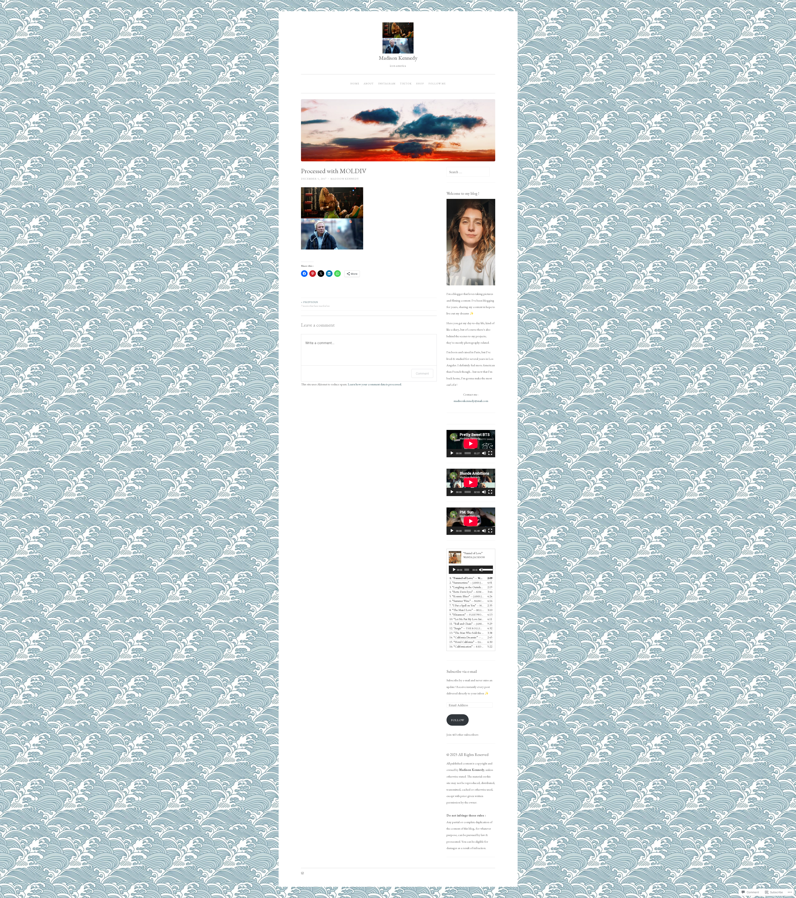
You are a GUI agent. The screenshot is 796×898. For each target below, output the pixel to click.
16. (466, 646)
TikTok (406, 83)
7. (466, 605)
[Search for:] (468, 172)
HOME (354, 83)
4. (466, 592)
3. (466, 587)
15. (466, 642)
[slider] (486, 569)
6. (466, 601)
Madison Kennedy (398, 57)
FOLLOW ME (437, 83)
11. (466, 623)
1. (466, 578)
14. (466, 637)
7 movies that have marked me (315, 304)
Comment (422, 373)
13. (466, 633)
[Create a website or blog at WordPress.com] (302, 873)
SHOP (420, 83)
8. (466, 610)
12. (466, 628)
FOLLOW (457, 720)
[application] (471, 443)
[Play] (452, 453)
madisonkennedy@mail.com (471, 401)
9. (466, 614)
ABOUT (369, 83)
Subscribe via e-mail (462, 671)
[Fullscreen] (490, 453)
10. (466, 619)
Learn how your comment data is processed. (375, 384)
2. (466, 582)
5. (466, 596)
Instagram (387, 83)
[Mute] (484, 453)
